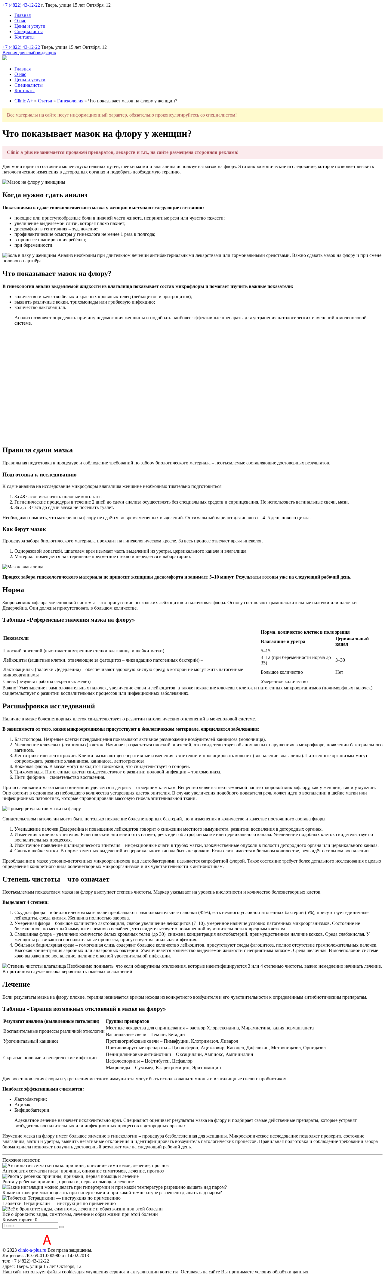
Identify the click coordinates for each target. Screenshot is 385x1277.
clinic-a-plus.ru (32, 1250)
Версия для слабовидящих (29, 52)
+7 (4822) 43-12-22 (21, 5)
